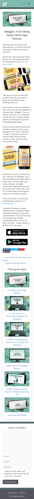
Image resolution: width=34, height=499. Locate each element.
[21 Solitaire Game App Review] (17, 286)
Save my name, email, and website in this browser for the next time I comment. (17, 473)
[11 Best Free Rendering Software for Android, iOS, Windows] (17, 335)
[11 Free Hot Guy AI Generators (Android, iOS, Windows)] (17, 309)
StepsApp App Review (17, 415)
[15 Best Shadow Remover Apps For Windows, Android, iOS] (17, 385)
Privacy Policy (13, 493)
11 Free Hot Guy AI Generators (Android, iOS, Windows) (17, 316)
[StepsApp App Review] (17, 411)
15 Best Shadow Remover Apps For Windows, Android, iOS (17, 392)
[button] (23, 3)
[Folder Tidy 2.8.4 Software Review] (17, 361)
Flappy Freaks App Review (15, 263)
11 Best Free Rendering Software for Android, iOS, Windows (17, 342)
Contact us (22, 493)
